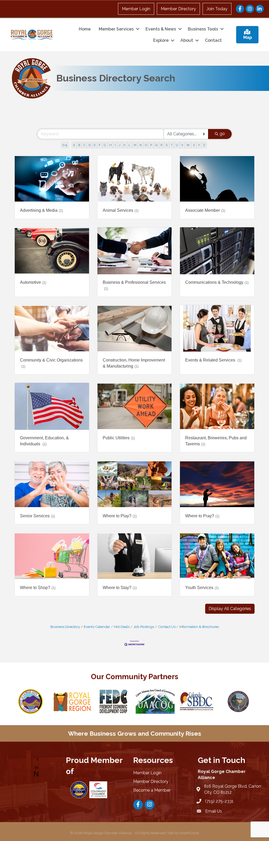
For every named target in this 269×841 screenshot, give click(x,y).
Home (85, 29)
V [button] (182, 145)
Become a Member (151, 790)
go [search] (222, 133)
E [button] (95, 145)
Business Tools (203, 29)
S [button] (167, 145)
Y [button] (199, 145)
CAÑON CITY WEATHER (35, 768)
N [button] (140, 145)
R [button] (161, 145)
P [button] (151, 145)
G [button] (105, 145)
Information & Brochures (199, 627)
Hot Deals (122, 627)
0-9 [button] (65, 145)
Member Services (116, 29)
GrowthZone (189, 833)
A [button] (74, 145)
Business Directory (65, 627)
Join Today (216, 8)
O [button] (146, 145)
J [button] (119, 145)
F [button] (100, 145)
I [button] (115, 145)
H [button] (110, 145)
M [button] (135, 145)
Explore (161, 40)
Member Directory (178, 8)
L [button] (129, 145)
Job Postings (143, 627)
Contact (213, 40)
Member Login (136, 8)
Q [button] (156, 145)
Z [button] (204, 145)
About (186, 40)
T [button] (172, 145)
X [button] (194, 145)
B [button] (79, 145)
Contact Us (166, 627)
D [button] (90, 145)
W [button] (188, 145)
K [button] (124, 145)
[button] (230, 609)
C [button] (84, 145)
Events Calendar (97, 627)
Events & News (161, 29)
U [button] (177, 145)
